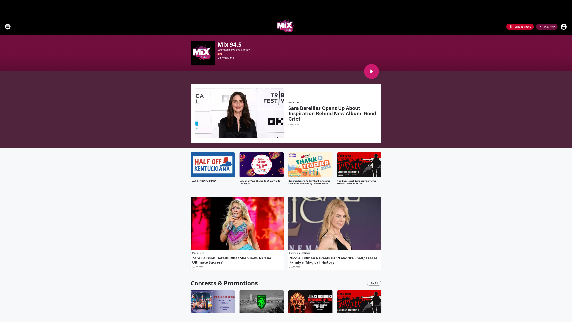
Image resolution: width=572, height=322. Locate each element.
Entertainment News (299, 252)
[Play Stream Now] (371, 71)
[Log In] (564, 27)
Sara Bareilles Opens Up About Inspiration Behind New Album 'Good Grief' (332, 113)
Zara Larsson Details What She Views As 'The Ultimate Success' (231, 260)
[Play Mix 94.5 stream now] (203, 53)
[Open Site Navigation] (8, 27)
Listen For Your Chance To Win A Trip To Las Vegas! (260, 182)
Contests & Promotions (224, 283)
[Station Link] (286, 26)
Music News (294, 102)
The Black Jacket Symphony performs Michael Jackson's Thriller (356, 182)
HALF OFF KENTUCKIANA (203, 181)
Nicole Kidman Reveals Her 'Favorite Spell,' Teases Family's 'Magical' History (333, 260)
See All (374, 283)
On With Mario (225, 57)
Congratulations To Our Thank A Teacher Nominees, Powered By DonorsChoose (309, 182)
